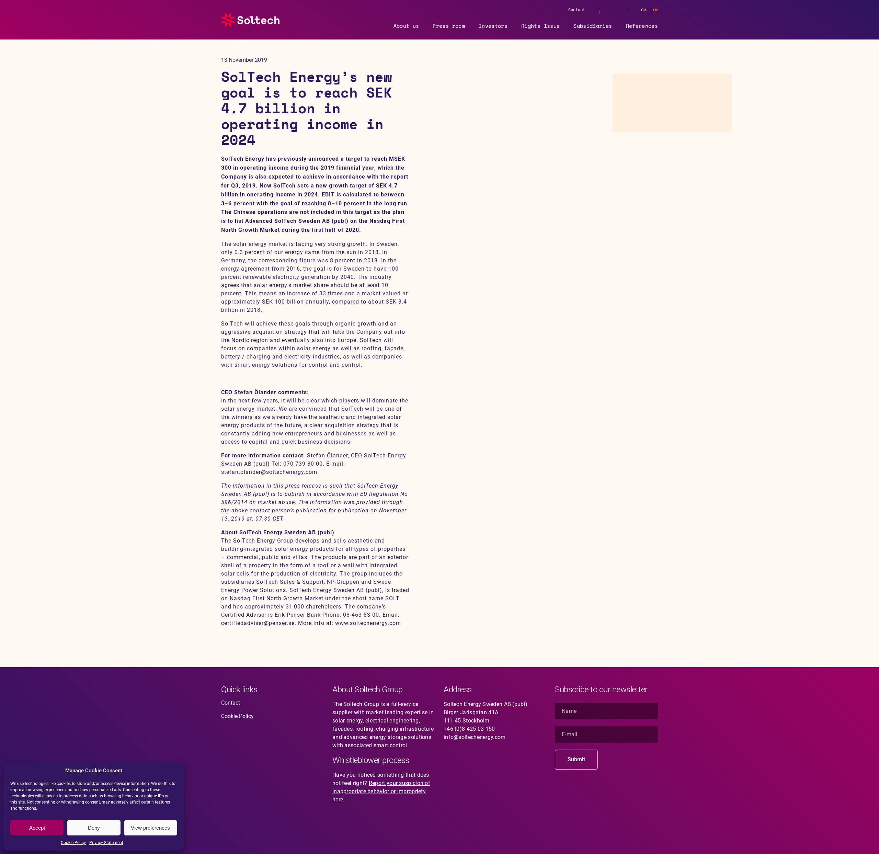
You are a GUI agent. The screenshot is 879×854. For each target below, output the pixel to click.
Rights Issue (540, 26)
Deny (94, 828)
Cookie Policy (73, 842)
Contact (576, 9)
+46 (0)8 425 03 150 (469, 729)
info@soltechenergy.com (475, 737)
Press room (449, 26)
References (642, 26)
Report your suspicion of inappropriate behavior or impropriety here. (381, 791)
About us (406, 26)
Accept (37, 828)
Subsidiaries (592, 26)
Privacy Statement (106, 842)
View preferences (150, 828)
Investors (493, 26)
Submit (576, 759)
